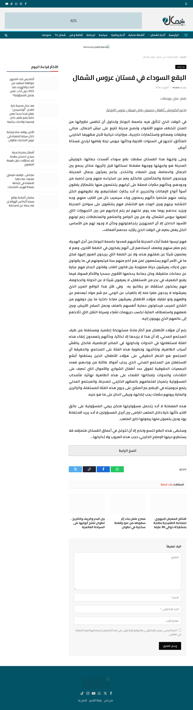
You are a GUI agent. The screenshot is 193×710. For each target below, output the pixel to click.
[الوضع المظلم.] (186, 3)
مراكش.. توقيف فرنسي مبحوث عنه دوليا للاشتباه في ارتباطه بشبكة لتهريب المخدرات (20, 181)
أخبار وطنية (118, 35)
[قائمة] (186, 35)
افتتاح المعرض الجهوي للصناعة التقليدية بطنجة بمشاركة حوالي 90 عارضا (169, 523)
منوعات (46, 35)
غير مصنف (181, 67)
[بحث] (6, 35)
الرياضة (90, 35)
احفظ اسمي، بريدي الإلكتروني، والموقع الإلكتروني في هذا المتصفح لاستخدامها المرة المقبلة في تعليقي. (128, 632)
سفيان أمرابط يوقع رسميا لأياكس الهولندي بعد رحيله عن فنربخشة (20, 201)
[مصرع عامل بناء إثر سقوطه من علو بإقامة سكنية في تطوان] (128, 504)
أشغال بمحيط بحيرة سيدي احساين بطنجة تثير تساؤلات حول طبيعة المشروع (20, 158)
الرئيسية (174, 35)
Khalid (176, 87)
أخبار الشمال (157, 35)
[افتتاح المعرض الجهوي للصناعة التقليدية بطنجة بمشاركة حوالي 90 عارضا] (168, 504)
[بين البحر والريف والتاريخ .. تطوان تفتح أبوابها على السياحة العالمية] (87, 504)
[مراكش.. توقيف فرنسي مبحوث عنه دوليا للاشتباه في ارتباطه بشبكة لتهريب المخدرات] (48, 180)
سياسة (103, 35)
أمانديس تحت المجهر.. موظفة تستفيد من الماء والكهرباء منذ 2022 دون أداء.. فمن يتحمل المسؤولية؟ (21, 87)
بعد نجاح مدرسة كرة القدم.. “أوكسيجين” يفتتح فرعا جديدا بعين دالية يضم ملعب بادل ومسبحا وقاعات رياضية (20, 114)
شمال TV (60, 35)
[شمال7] (174, 21)
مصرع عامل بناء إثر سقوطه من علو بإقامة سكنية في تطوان (130, 523)
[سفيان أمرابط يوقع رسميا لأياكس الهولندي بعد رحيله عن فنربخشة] (48, 202)
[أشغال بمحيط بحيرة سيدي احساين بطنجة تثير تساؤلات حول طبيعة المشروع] (48, 157)
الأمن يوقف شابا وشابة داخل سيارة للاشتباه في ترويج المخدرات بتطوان (20, 136)
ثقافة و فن (76, 35)
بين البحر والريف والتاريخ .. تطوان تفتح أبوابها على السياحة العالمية (87, 523)
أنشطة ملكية (136, 35)
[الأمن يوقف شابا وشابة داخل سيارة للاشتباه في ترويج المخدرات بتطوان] (48, 137)
